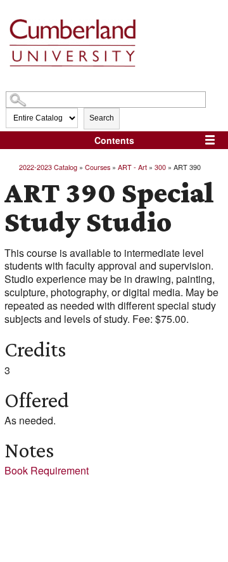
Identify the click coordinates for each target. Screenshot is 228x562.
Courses (97, 167)
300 (160, 167)
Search (101, 118)
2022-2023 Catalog (48, 167)
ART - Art (132, 167)
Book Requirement (46, 470)
